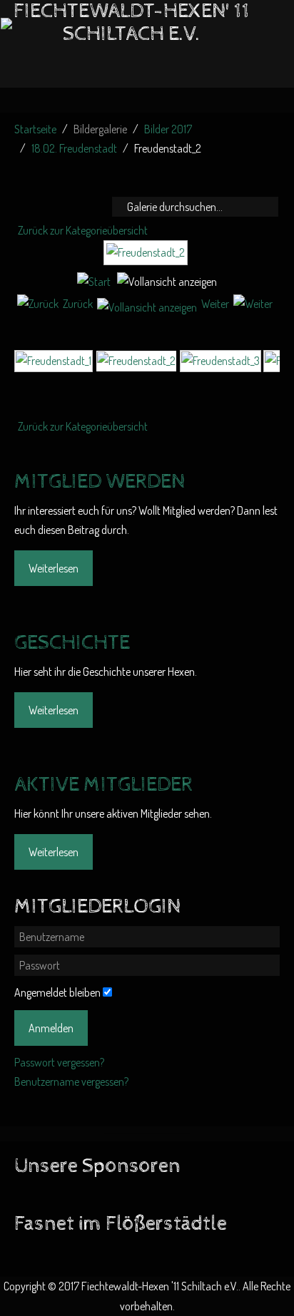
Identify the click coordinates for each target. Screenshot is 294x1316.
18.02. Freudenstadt (74, 148)
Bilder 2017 (168, 129)
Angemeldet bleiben (57, 992)
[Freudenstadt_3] (220, 360)
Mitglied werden (99, 482)
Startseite (35, 129)
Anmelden (51, 1028)
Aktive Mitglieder (103, 785)
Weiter (215, 304)
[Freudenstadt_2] (147, 259)
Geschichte (72, 643)
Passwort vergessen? (59, 1062)
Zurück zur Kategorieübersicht (83, 230)
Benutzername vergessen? (71, 1081)
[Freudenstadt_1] (53, 360)
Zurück (78, 304)
